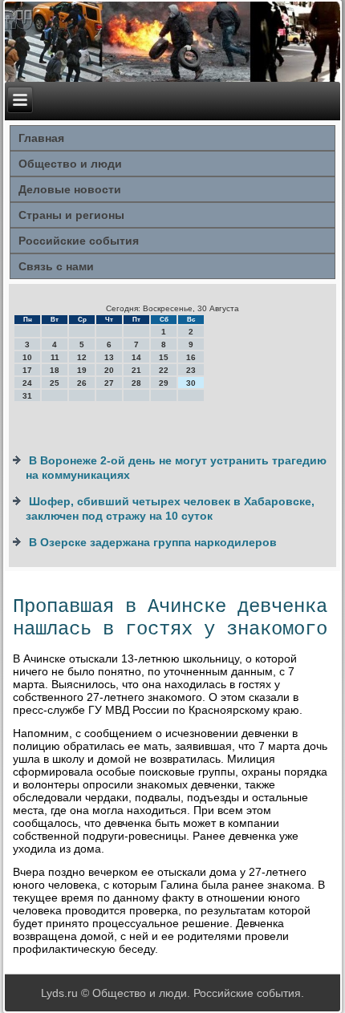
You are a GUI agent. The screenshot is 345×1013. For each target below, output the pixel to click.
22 (163, 370)
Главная (41, 138)
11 (55, 357)
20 (109, 370)
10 (27, 357)
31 (27, 395)
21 (136, 370)
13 (109, 357)
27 (109, 383)
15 (163, 357)
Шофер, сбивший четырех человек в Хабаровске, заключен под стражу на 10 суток (170, 508)
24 (27, 383)
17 (27, 370)
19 (82, 370)
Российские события (78, 240)
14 (136, 357)
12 (82, 357)
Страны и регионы (71, 215)
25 (54, 383)
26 (82, 383)
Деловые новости (69, 189)
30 (191, 383)
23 (191, 370)
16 (191, 357)
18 (54, 370)
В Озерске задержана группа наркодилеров (153, 542)
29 (163, 383)
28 (136, 383)
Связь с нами (56, 266)
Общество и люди (70, 163)
